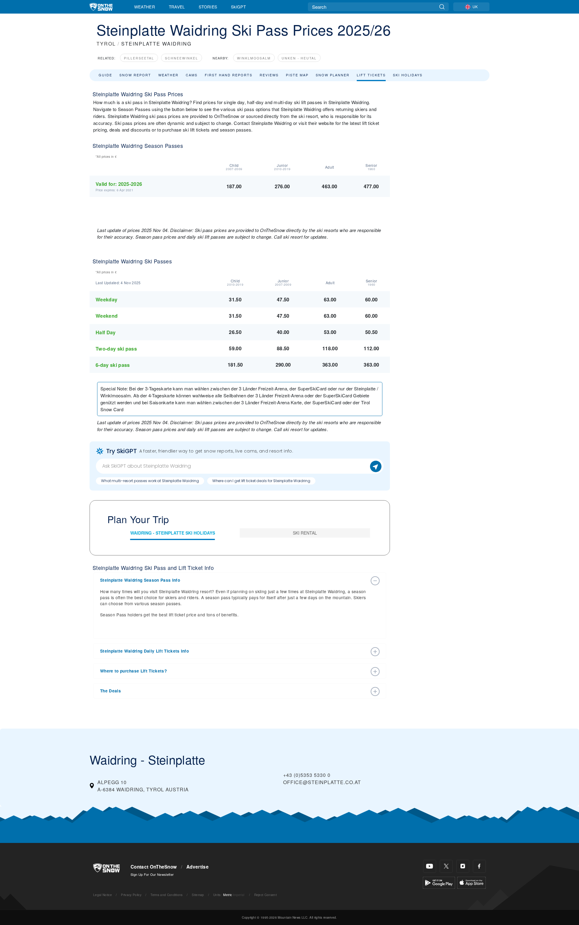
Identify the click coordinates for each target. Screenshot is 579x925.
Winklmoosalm (254, 58)
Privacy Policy (131, 894)
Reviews (269, 74)
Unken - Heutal (299, 58)
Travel (177, 7)
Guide (105, 74)
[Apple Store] (471, 882)
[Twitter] (446, 866)
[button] (233, 580)
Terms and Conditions (166, 894)
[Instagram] (462, 866)
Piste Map (297, 74)
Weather (144, 7)
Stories (208, 7)
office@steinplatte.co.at (322, 782)
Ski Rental (305, 533)
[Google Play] (439, 882)
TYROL (106, 43)
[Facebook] (479, 866)
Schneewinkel (181, 58)
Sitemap (198, 894)
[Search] (442, 6)
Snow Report (135, 74)
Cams (192, 74)
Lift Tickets (371, 74)
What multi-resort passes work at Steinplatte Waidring (150, 480)
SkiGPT (238, 7)
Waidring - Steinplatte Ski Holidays (172, 533)
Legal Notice (102, 894)
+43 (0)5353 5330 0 (307, 774)
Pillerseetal (139, 58)
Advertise (197, 866)
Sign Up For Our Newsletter (152, 874)
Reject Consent (265, 894)
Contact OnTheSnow (154, 866)
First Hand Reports (228, 74)
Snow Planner (333, 74)
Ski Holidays (407, 74)
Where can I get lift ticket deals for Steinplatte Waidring (261, 480)
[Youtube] (429, 866)
